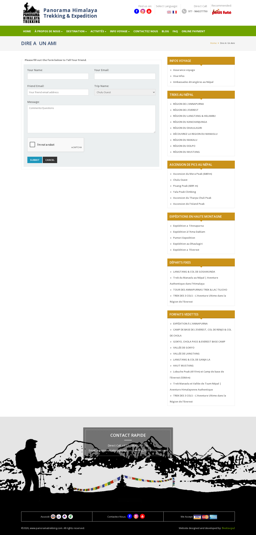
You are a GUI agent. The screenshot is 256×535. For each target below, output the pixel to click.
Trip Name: (101, 86)
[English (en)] (169, 11)
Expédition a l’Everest (186, 249)
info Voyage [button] (118, 31)
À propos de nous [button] (47, 31)
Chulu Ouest (180, 179)
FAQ (175, 31)
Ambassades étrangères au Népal (193, 82)
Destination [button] (75, 31)
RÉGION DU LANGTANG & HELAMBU (194, 116)
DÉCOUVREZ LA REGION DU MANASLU (195, 134)
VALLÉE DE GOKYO (183, 347)
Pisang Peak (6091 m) (185, 185)
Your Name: (35, 70)
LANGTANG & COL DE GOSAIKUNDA (194, 271)
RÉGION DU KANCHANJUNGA (190, 122)
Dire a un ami (227, 43)
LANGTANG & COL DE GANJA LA (191, 359)
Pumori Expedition (184, 237)
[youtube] (149, 11)
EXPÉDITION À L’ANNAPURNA (190, 323)
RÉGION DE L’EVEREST (185, 110)
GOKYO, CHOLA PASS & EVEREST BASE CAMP (199, 341)
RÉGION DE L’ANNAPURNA (188, 104)
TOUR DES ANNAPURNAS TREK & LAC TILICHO (200, 289)
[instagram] (142, 11)
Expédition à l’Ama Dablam (189, 231)
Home (27, 31)
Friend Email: (35, 86)
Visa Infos (178, 76)
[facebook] (136, 11)
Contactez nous (145, 31)
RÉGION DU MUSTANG (186, 152)
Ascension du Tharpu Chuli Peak (192, 197)
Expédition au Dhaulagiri (188, 243)
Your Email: (101, 70)
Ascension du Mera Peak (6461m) (192, 173)
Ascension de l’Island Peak (188, 203)
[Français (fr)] (175, 11)
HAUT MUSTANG (183, 365)
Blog (165, 31)
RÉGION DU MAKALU (185, 140)
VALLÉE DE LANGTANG (186, 353)
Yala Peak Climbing (184, 191)
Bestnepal (228, 528)
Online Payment (193, 31)
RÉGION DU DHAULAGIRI (187, 128)
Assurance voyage (184, 70)
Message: (33, 102)
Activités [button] (97, 31)
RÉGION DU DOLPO (184, 146)
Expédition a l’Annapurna (188, 225)
